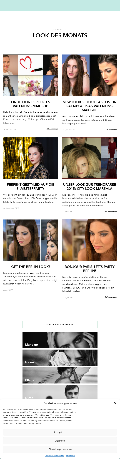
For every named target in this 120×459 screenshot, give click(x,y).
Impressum (70, 455)
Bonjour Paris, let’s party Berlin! (90, 269)
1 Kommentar (52, 129)
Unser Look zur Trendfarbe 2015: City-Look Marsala (89, 186)
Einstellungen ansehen (60, 449)
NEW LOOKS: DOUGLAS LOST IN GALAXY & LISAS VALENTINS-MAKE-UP (90, 106)
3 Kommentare (111, 211)
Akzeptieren (60, 432)
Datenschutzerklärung (54, 455)
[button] (115, 403)
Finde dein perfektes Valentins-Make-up (30, 104)
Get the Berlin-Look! (30, 267)
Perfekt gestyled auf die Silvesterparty (30, 186)
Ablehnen (60, 440)
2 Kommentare (111, 297)
